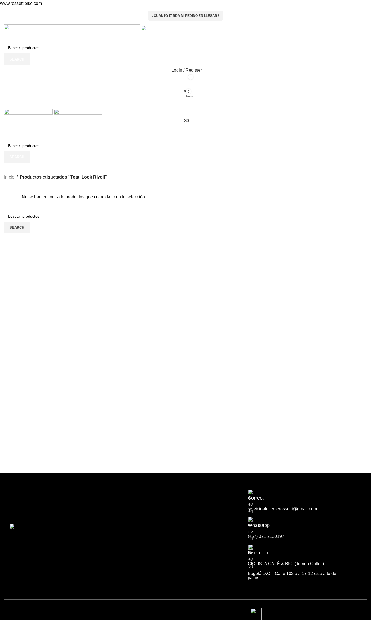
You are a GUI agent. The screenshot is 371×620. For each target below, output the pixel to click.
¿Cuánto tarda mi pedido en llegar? (185, 16)
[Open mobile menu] (185, 102)
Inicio (9, 177)
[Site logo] (72, 33)
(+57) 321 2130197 (266, 536)
